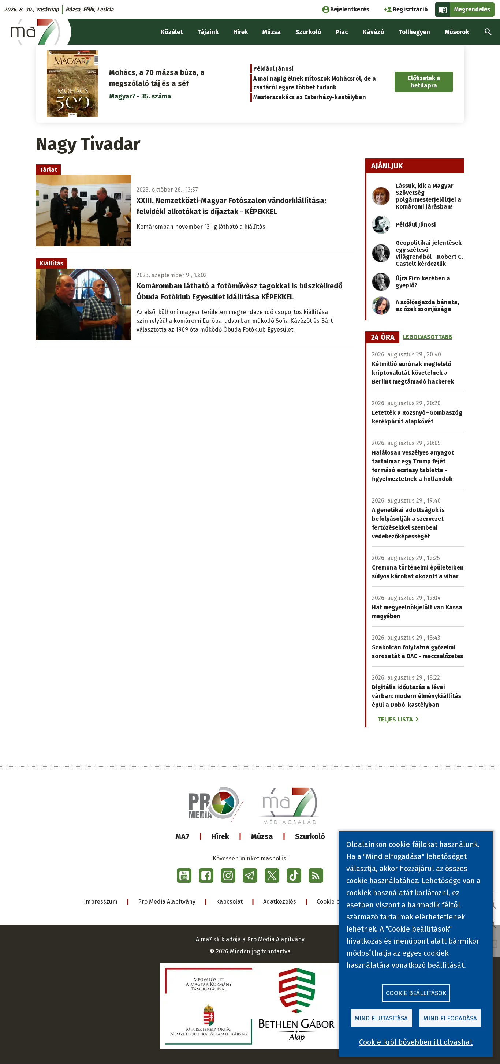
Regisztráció (410, 9)
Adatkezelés (279, 901)
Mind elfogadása (450, 1018)
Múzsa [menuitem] (271, 32)
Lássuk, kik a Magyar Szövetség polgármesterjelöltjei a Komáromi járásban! (428, 196)
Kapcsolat (229, 901)
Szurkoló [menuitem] (308, 32)
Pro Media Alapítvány (166, 901)
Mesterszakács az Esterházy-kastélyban (309, 97)
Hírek (220, 836)
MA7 (182, 836)
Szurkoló (310, 836)
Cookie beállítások (416, 993)
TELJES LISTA (395, 719)
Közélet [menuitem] (172, 32)
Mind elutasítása (381, 1018)
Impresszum (100, 901)
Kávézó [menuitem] (373, 32)
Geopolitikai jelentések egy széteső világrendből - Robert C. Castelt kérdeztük (429, 253)
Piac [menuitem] (342, 32)
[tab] (382, 337)
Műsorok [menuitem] (457, 32)
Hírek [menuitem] (240, 32)
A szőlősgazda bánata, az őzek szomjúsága (427, 306)
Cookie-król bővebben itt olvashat (416, 1042)
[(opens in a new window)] (184, 875)
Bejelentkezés (349, 9)
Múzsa (262, 836)
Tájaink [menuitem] (208, 32)
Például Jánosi (273, 68)
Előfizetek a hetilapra (424, 82)
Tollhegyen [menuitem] (414, 32)
